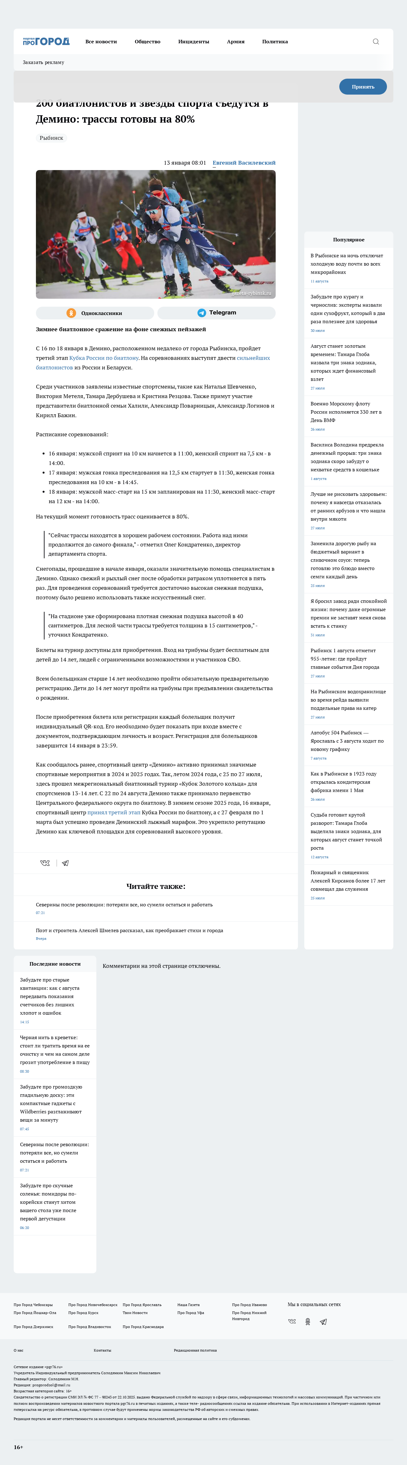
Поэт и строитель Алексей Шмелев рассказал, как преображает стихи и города (129, 934)
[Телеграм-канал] (216, 313)
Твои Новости (135, 1312)
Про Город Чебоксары (33, 1304)
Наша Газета (188, 1304)
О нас (19, 1350)
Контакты (102, 1350)
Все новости (101, 41)
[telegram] (67, 863)
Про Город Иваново (249, 1304)
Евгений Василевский (244, 162)
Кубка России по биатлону (103, 357)
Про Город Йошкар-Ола (35, 1312)
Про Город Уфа (190, 1312)
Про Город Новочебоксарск (92, 1304)
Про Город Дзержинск (33, 1326)
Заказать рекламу (43, 62)
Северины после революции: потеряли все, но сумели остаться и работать (124, 908)
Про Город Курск (83, 1312)
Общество (148, 41)
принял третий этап (114, 812)
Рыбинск (51, 137)
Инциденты (193, 41)
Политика (275, 41)
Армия (236, 41)
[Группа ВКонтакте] (292, 1321)
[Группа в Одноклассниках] (95, 313)
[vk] (45, 863)
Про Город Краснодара (143, 1326)
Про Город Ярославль (142, 1304)
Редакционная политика (195, 1350)
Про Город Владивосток (89, 1326)
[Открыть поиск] (375, 41)
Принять (363, 86)
